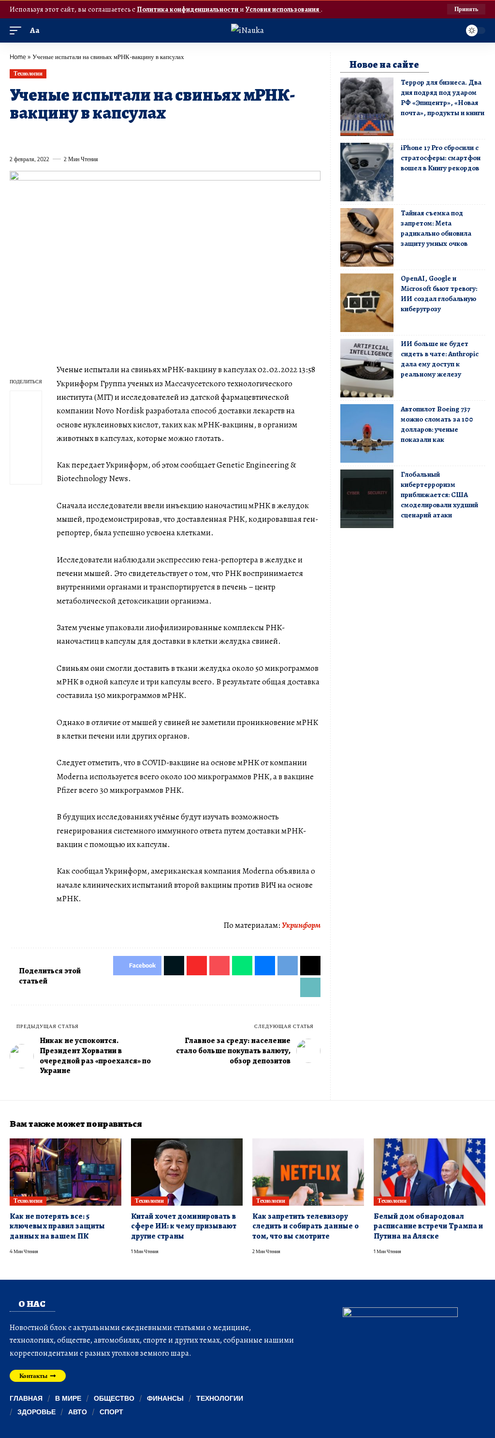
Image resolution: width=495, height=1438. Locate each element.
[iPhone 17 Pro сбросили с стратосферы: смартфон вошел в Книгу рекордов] (366, 172)
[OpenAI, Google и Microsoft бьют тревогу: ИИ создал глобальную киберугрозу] (366, 302)
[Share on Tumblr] (122, 137)
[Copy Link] (211, 137)
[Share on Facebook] (16, 137)
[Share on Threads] (193, 137)
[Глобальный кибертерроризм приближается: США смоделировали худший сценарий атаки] (366, 498)
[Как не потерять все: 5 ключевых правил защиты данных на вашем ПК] (65, 1172)
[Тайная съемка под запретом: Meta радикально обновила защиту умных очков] (366, 237)
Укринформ (301, 925)
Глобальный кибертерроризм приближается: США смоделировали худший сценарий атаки (439, 494)
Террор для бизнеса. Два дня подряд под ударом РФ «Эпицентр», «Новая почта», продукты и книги (442, 97)
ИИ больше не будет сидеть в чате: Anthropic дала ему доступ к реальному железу (440, 359)
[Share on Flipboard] (51, 137)
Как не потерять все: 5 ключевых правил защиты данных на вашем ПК (57, 1226)
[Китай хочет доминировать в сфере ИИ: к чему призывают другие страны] (187, 1172)
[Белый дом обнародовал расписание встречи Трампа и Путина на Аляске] (429, 1172)
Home (18, 57)
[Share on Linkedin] (105, 137)
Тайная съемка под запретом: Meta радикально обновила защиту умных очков (436, 228)
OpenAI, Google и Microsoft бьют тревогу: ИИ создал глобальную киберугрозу (439, 293)
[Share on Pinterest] (69, 137)
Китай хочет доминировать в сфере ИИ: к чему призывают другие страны (183, 1226)
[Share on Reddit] (140, 137)
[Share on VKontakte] (157, 137)
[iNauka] (247, 30)
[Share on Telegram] (175, 137)
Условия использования (283, 9)
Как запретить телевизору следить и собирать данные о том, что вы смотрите (305, 1226)
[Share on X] (34, 137)
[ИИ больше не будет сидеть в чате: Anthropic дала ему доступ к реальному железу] (366, 368)
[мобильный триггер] (18, 30)
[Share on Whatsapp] (87, 137)
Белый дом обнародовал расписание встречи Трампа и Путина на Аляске (428, 1226)
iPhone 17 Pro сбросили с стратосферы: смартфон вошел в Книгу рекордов (440, 158)
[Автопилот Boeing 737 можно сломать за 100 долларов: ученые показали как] (366, 433)
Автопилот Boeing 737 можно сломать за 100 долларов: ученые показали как (437, 424)
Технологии (28, 73)
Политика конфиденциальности (188, 9)
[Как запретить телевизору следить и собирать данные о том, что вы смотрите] (308, 1172)
